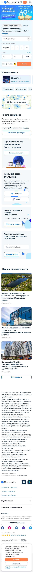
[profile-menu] (30, 2)
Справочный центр (16, 523)
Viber (18, 199)
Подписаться (12, 254)
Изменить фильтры (16, 133)
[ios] (24, 482)
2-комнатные (21, 89)
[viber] (23, 527)
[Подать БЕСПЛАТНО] (25, 2)
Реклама (14, 487)
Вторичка (14, 81)
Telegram (18, 193)
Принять (16, 560)
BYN (27, 56)
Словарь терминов (8, 491)
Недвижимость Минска (8, 473)
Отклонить (16, 564)
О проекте (5, 487)
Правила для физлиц (8, 495)
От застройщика (24, 81)
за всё (29, 52)
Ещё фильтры (8, 64)
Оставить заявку (13, 224)
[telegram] (30, 527)
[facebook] (2, 527)
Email (7, 244)
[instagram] (9, 527)
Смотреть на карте (18, 102)
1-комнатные (8, 89)
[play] (29, 482)
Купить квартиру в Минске (9, 475)
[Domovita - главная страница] (11, 2)
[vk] (16, 527)
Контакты (4, 513)
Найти (24, 64)
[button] (29, 39)
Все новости (16, 377)
